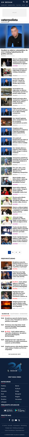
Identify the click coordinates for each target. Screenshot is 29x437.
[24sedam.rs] (6, 2)
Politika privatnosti (18, 428)
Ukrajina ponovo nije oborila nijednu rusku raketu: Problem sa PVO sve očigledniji (20, 304)
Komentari (23, 314)
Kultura (17, 389)
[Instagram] (13, 420)
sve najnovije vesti (14, 354)
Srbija (17, 391)
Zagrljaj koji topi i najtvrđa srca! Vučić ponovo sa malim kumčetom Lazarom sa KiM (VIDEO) (20, 294)
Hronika (3, 56)
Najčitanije (14, 314)
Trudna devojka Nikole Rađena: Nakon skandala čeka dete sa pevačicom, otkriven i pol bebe (20, 229)
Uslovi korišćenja (10, 430)
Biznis (17, 386)
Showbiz (15, 65)
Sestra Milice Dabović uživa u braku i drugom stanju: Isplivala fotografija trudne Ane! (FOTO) (20, 190)
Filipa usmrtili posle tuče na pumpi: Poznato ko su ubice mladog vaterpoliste (20, 111)
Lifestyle (3, 402)
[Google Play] (20, 410)
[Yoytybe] (16, 420)
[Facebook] (9, 420)
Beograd (18, 394)
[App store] (8, 410)
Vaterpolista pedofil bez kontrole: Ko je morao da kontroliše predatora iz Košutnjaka (20, 160)
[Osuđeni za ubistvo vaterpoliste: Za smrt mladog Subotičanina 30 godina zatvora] (14, 35)
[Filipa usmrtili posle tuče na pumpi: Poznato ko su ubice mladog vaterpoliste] (6, 112)
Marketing (24, 425)
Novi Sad (18, 402)
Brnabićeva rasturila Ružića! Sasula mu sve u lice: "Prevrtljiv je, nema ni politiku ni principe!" (20, 264)
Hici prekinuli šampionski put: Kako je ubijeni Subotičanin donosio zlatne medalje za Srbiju (20, 140)
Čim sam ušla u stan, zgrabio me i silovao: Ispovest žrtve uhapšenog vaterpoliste (20, 170)
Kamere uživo (11, 5)
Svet (14, 278)
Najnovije (4, 5)
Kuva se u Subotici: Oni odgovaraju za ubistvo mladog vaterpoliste (20, 70)
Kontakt (10, 425)
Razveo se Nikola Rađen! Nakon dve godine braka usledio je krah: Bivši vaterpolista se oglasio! (20, 61)
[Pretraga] (24, 2)
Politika (18, 5)
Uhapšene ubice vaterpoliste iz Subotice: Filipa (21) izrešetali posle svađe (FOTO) (20, 130)
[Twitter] (19, 420)
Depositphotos (19, 430)
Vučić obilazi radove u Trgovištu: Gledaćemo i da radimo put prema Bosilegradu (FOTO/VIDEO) (20, 284)
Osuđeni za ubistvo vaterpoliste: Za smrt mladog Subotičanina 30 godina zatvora (14, 52)
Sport (23, 5)
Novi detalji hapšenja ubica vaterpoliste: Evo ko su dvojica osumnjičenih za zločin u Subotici (20, 121)
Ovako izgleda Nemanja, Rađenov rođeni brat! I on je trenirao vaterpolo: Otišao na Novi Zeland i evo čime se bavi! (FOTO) (20, 239)
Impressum (16, 425)
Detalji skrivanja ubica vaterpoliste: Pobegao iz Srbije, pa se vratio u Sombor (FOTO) (20, 101)
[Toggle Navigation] (27, 2)
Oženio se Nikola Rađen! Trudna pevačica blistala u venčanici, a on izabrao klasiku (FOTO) (20, 210)
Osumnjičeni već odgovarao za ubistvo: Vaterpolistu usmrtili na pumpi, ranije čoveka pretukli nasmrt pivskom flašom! (20, 91)
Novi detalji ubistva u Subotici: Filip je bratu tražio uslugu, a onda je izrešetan (20, 150)
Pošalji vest (8, 428)
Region (17, 397)
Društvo (3, 399)
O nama (4, 425)
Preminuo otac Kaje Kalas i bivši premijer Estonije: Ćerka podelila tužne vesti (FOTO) (20, 274)
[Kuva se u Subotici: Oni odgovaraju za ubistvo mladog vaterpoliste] (6, 72)
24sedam (8, 435)
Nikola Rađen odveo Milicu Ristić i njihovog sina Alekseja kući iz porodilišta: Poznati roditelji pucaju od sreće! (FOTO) (20, 180)
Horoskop (18, 399)
